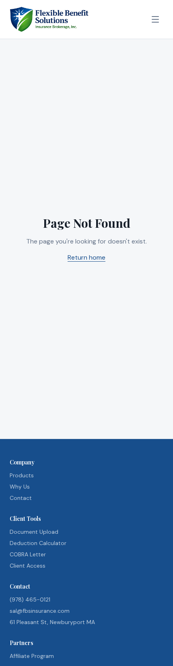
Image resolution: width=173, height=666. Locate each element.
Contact (21, 498)
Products (22, 475)
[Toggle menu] (155, 19)
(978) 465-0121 (30, 599)
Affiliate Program (32, 656)
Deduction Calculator (38, 543)
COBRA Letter (28, 554)
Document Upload (34, 531)
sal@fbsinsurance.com (40, 610)
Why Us (20, 486)
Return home (86, 257)
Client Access (27, 565)
